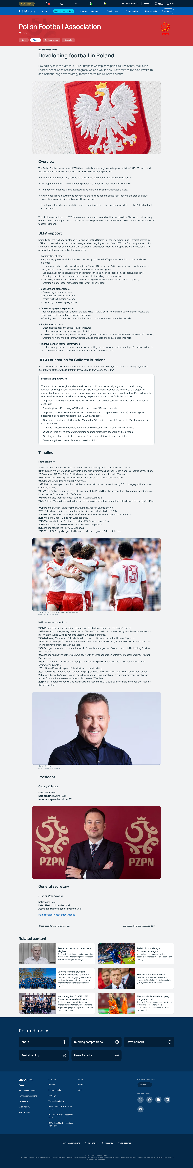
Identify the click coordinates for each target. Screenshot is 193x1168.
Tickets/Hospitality (56, 1101)
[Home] (26, 1080)
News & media (24, 1112)
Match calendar (54, 1090)
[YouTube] (140, 1112)
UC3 (80, 1090)
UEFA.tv (51, 1084)
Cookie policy (107, 1143)
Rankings (52, 1095)
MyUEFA (81, 1084)
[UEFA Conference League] (90, 3)
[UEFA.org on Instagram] (158, 1102)
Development (24, 1101)
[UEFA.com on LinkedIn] (167, 1102)
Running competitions (28, 1096)
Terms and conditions (71, 1143)
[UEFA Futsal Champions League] (76, 3)
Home (27, 11)
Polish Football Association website (56, 914)
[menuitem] (45, 11)
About (21, 1085)
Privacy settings (124, 1143)
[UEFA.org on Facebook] (149, 1102)
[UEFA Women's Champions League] (62, 3)
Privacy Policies (91, 1143)
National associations (27, 1090)
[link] (44, 11)
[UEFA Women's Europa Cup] (104, 3)
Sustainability (24, 1107)
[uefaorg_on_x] (140, 1102)
